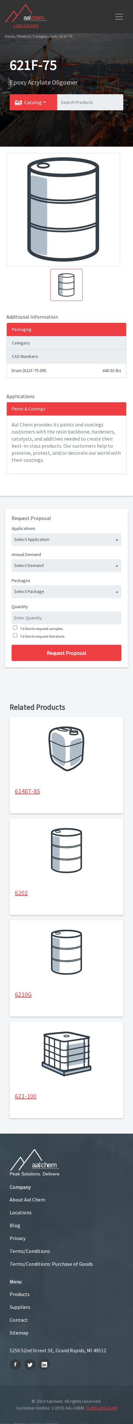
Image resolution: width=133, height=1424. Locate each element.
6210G (23, 994)
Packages (21, 580)
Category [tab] (21, 343)
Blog (15, 1225)
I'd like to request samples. (42, 628)
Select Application (31, 539)
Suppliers (20, 1307)
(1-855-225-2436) (101, 1408)
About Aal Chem (27, 1199)
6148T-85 (27, 791)
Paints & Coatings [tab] (29, 409)
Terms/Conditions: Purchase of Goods (51, 1264)
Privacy (18, 1238)
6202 (21, 893)
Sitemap (19, 1332)
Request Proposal (66, 653)
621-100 (25, 1096)
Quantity (20, 606)
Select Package (29, 591)
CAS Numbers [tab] (25, 356)
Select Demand (29, 565)
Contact (19, 1320)
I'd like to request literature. (42, 636)
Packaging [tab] (22, 329)
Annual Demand (26, 554)
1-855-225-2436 (25, 25)
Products (20, 1294)
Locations (21, 1212)
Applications (24, 528)
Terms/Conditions (30, 1251)
